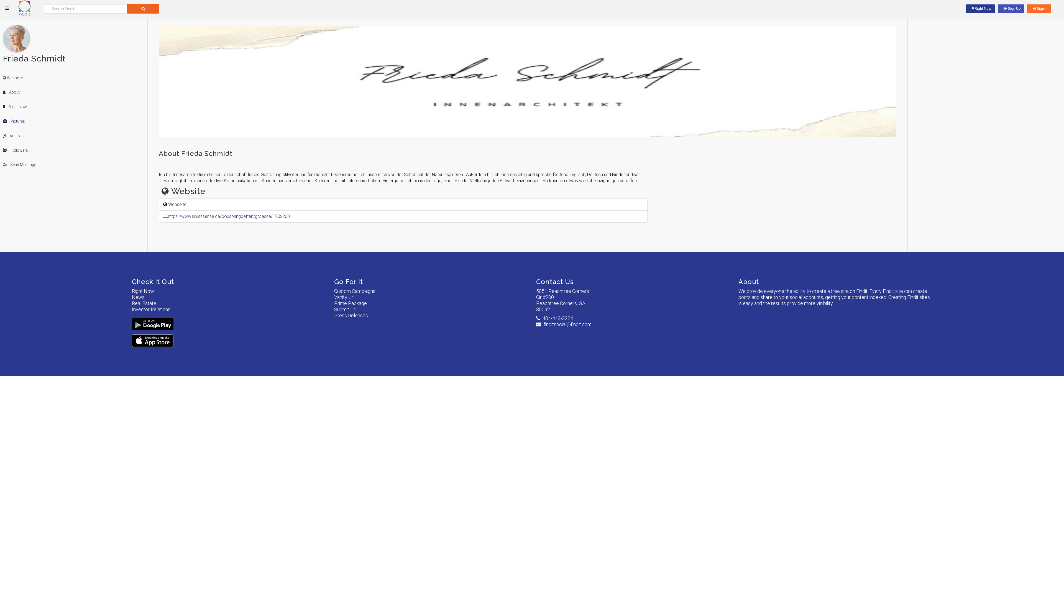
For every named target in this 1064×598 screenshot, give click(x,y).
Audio (14, 136)
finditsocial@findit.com (568, 324)
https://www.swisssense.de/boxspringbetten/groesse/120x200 (229, 216)
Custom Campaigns (354, 291)
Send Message (22, 165)
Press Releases (351, 315)
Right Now (17, 107)
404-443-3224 (558, 318)
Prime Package (350, 303)
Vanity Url (344, 297)
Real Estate (144, 303)
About (14, 92)
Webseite (15, 78)
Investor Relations (151, 309)
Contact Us (555, 282)
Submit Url (345, 309)
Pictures (17, 121)
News (138, 297)
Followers (19, 150)
